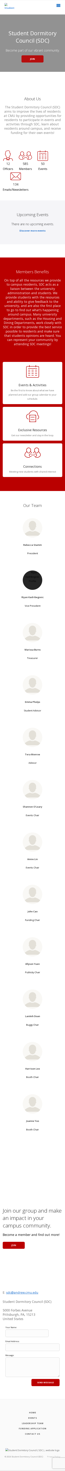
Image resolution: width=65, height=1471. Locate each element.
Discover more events (33, 230)
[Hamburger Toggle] (58, 6)
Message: (9, 1355)
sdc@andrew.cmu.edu (22, 1292)
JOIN (32, 59)
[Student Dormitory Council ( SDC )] (8, 7)
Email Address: (12, 1341)
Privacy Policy (53, 1456)
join (13, 1245)
